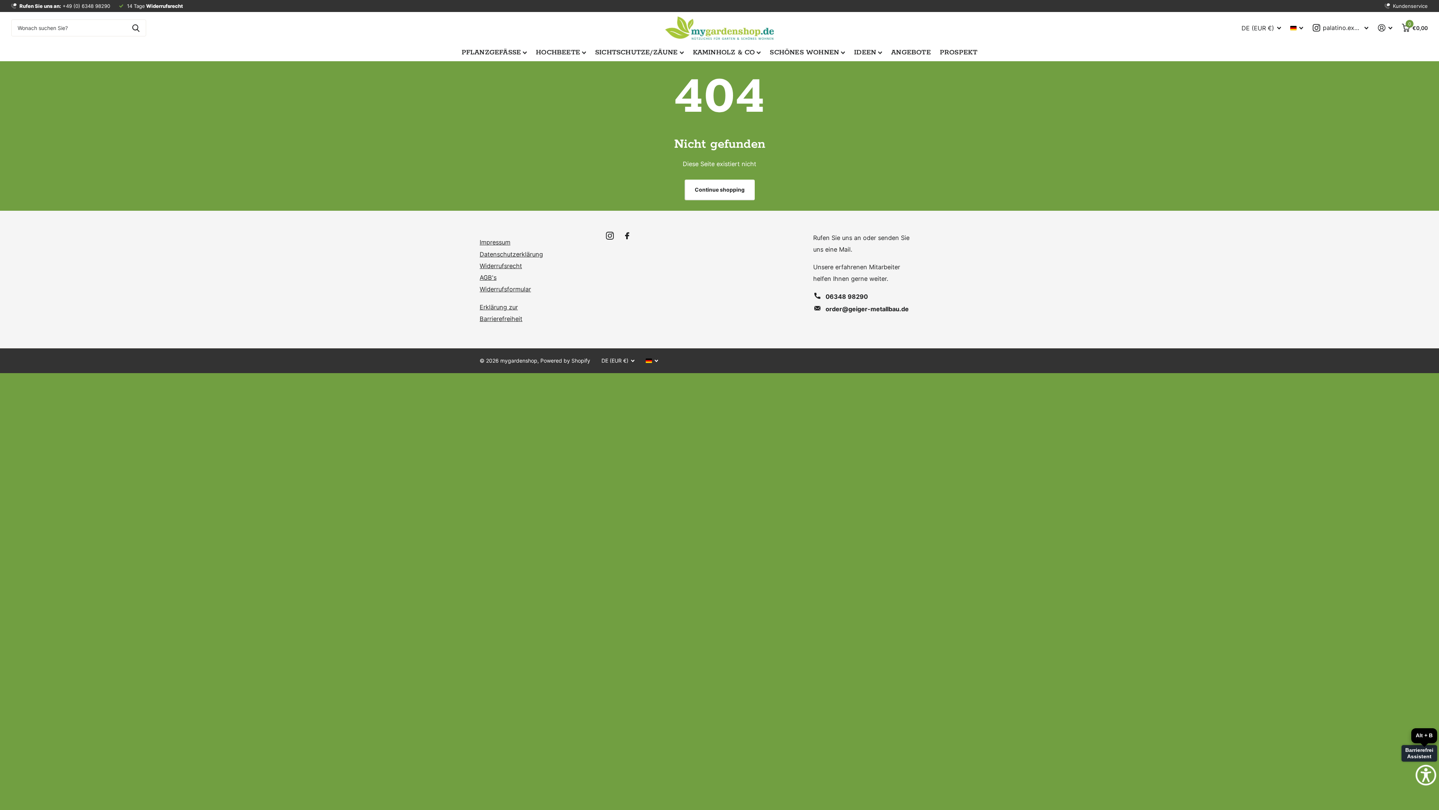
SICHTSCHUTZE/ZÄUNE (636, 52)
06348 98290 (847, 296)
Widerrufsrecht (501, 266)
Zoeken (136, 28)
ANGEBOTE (911, 52)
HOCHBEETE (558, 52)
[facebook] (627, 236)
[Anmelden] (1385, 28)
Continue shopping (720, 189)
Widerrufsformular (505, 289)
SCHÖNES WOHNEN (804, 52)
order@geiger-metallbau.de (867, 309)
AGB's (488, 277)
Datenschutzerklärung (511, 254)
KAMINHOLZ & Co (724, 52)
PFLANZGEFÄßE (491, 52)
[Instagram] (610, 236)
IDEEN (865, 52)
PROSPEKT (959, 52)
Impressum (495, 242)
